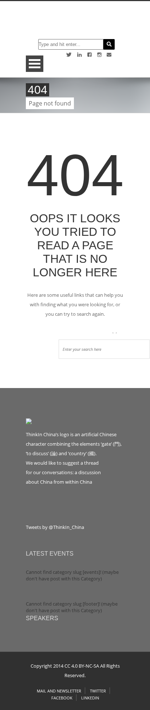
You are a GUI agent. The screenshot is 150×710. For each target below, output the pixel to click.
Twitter (98, 691)
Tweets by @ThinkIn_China (55, 527)
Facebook (61, 698)
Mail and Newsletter (59, 691)
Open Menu (34, 63)
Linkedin (90, 698)
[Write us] (109, 55)
